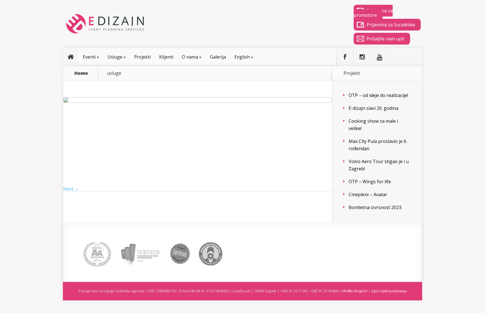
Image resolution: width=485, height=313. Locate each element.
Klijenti (166, 57)
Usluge (116, 57)
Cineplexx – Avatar (368, 194)
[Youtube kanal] (379, 57)
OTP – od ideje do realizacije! (378, 95)
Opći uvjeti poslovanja (389, 291)
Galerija (218, 57)
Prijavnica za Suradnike (391, 25)
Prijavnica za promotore (373, 13)
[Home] (71, 57)
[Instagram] (362, 57)
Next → (71, 189)
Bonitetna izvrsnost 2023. (375, 207)
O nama (192, 57)
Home (81, 73)
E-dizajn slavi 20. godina (373, 108)
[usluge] (197, 101)
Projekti (142, 57)
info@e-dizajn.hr (355, 291)
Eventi (91, 57)
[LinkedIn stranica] (396, 57)
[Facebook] (345, 57)
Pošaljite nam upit (385, 39)
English (243, 57)
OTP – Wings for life (370, 181)
